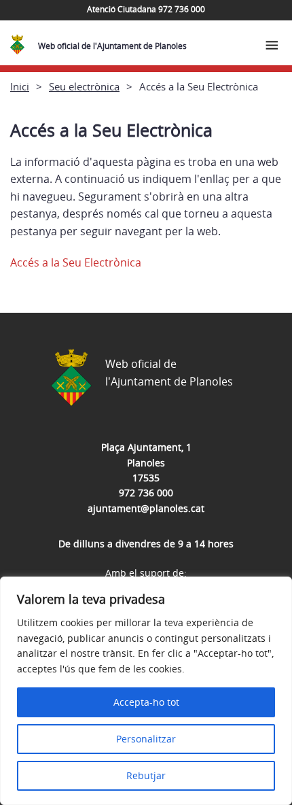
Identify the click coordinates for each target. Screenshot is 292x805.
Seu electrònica (84, 86)
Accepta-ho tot (146, 702)
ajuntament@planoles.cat (146, 508)
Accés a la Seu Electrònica (75, 262)
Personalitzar (146, 738)
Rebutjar (146, 775)
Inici (19, 86)
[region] (146, 691)
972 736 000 (146, 492)
